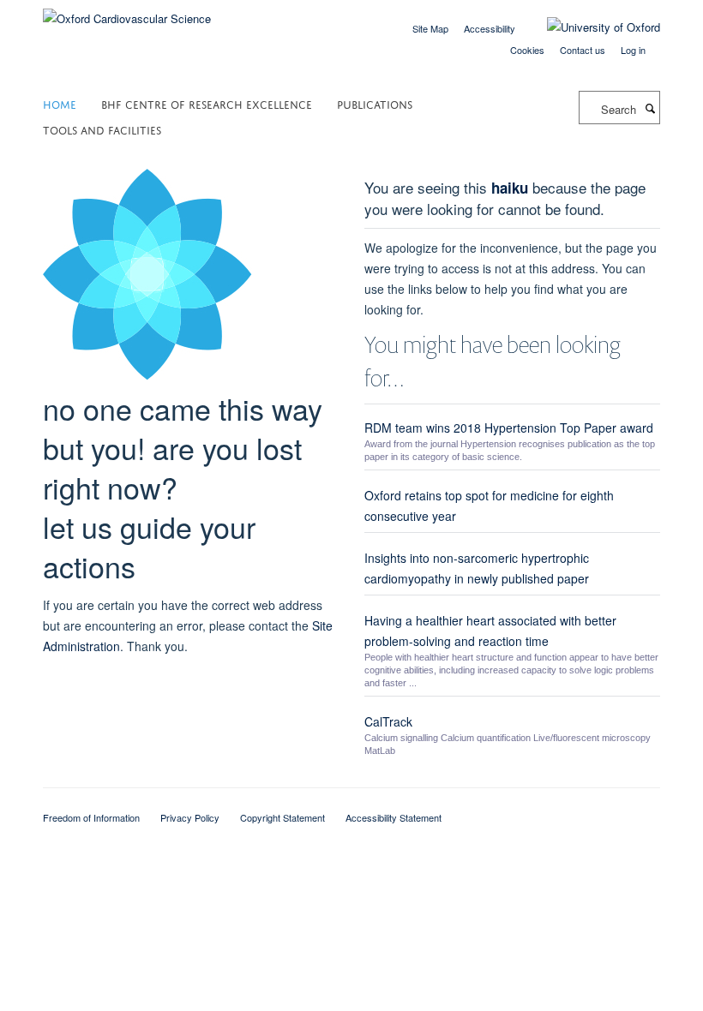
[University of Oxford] (590, 27)
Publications (374, 103)
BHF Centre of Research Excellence (206, 103)
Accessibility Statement (393, 817)
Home (59, 103)
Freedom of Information (91, 817)
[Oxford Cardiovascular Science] (127, 12)
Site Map (430, 28)
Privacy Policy (189, 817)
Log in (633, 50)
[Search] (649, 108)
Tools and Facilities (102, 129)
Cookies (527, 50)
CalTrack (388, 721)
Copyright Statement (282, 817)
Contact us (582, 50)
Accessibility (489, 28)
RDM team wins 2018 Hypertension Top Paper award (508, 427)
